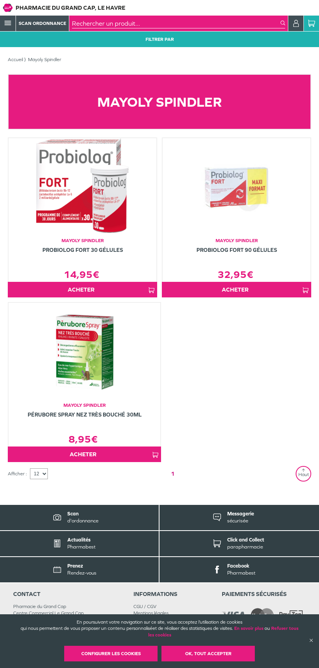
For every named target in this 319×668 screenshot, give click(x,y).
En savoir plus (248, 628)
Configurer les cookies (111, 653)
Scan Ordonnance (42, 23)
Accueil (15, 59)
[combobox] (176, 23)
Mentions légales (150, 613)
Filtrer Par (159, 39)
